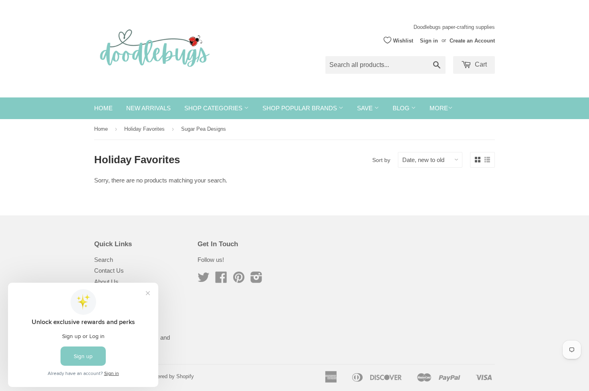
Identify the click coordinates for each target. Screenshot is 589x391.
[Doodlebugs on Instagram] (256, 279)
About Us (106, 281)
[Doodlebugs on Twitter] (204, 279)
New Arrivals (148, 108)
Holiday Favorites (144, 129)
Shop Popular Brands (300, 108)
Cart (480, 64)
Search (103, 259)
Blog (402, 108)
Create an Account (472, 40)
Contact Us (109, 270)
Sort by (381, 160)
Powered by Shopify (170, 376)
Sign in (429, 40)
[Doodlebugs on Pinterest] (239, 279)
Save (365, 108)
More (439, 108)
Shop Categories (214, 108)
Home (103, 108)
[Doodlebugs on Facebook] (221, 279)
